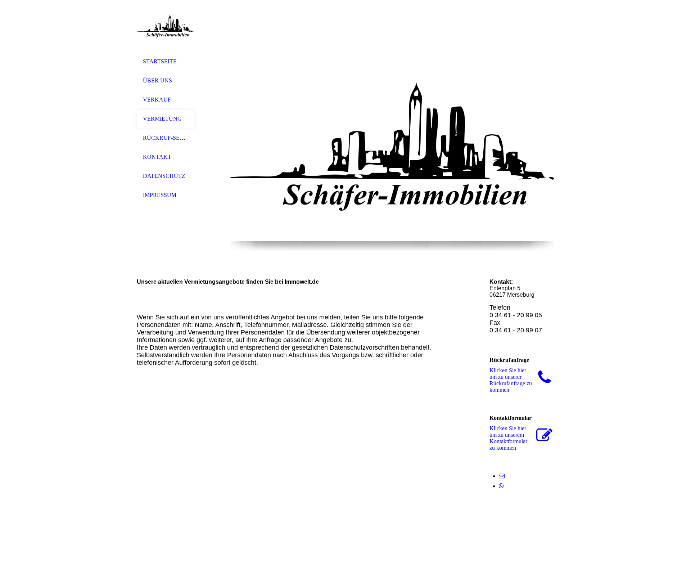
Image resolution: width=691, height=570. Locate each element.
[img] (165, 26)
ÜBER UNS (157, 80)
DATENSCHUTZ (164, 176)
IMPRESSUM (159, 195)
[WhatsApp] (501, 486)
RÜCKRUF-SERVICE (165, 138)
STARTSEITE (160, 61)
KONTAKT (157, 157)
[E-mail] (502, 476)
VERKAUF (157, 100)
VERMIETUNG (162, 119)
